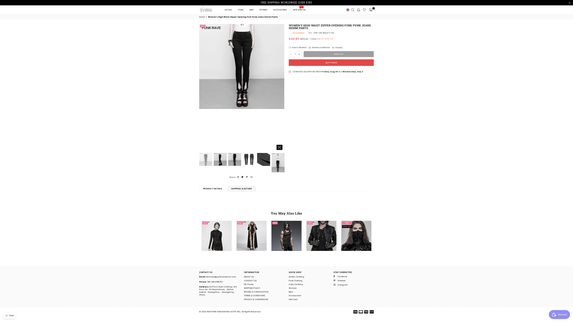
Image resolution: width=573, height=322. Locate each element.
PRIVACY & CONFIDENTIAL (256, 299)
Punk (241, 9)
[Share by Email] (251, 177)
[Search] (353, 10)
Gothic (228, 9)
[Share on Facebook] (238, 177)
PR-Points (249, 284)
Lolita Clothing (296, 284)
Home (202, 17)
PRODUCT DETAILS (212, 188)
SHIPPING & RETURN (241, 188)
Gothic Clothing (296, 276)
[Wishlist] (364, 10)
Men (251, 9)
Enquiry (339, 47)
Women (263, 9)
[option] (241, 66)
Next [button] (281, 87)
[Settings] (358, 10)
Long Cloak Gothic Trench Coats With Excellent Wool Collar (252, 226)
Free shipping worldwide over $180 (286, 2)
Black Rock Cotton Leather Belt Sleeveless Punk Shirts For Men (286, 226)
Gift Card (293, 299)
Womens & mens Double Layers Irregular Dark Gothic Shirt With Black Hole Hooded (216, 225)
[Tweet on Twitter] (242, 177)
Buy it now (331, 62)
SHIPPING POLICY (252, 288)
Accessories (280, 9)
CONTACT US (250, 280)
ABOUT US (249, 276)
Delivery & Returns (320, 47)
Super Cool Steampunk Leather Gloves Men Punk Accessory (321, 226)
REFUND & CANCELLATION (256, 291)
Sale (203, 26)
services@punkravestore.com (220, 276)
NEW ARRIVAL (299, 9)
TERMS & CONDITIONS (254, 295)
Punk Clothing (295, 280)
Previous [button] (201, 87)
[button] (211, 232)
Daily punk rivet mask (356, 230)
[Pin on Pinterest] (247, 177)
